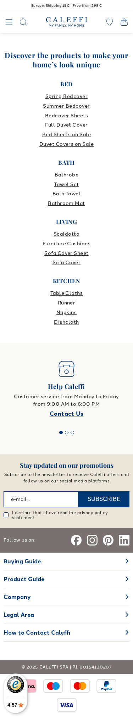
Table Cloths (66, 293)
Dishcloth (66, 322)
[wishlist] (109, 22)
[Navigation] (9, 22)
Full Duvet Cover (66, 125)
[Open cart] (124, 22)
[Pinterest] (108, 540)
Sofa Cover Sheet (66, 253)
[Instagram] (92, 540)
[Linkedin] (124, 540)
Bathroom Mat (66, 203)
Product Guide (24, 579)
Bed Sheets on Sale (66, 135)
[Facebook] (76, 540)
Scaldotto (66, 234)
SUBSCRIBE (104, 499)
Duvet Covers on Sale (66, 144)
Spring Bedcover (66, 96)
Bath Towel (66, 194)
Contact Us (67, 413)
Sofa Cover (66, 263)
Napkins (66, 312)
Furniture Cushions (67, 244)
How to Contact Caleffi (37, 632)
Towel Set (66, 184)
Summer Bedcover (66, 106)
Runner (67, 303)
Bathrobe (67, 175)
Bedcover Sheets (66, 116)
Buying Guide (22, 561)
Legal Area (19, 614)
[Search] (23, 22)
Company (17, 597)
